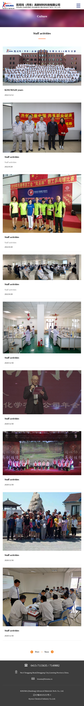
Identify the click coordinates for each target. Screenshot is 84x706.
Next (46, 652)
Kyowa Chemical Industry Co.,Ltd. (42, 699)
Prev (37, 652)
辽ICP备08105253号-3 (42, 695)
